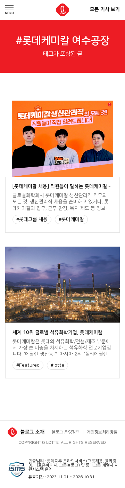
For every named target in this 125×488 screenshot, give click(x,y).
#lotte (57, 365)
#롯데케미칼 (71, 219)
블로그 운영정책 (66, 432)
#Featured (28, 365)
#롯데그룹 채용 (32, 219)
